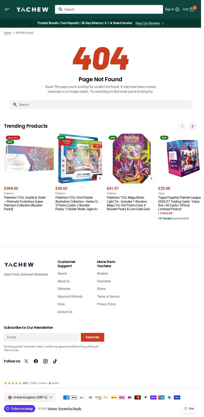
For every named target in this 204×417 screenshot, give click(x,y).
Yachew (52, 408)
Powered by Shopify (69, 408)
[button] (7, 9)
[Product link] (29, 173)
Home (7, 32)
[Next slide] (192, 126)
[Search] (59, 9)
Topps (161, 193)
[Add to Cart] (100, 178)
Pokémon (9, 193)
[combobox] (113, 9)
